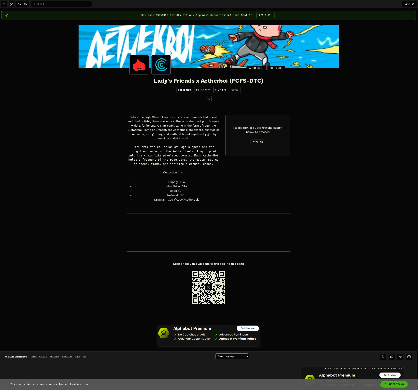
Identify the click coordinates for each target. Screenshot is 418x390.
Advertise (67, 356)
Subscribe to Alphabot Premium (369, 369)
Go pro (22, 3)
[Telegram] (400, 357)
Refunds (54, 356)
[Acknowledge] (409, 15)
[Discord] (392, 357)
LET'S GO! (265, 15)
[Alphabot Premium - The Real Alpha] (208, 333)
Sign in (409, 3)
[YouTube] (409, 357)
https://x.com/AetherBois (182, 199)
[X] (209, 99)
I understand (394, 384)
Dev (84, 356)
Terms (34, 356)
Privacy (43, 356)
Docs (77, 356)
